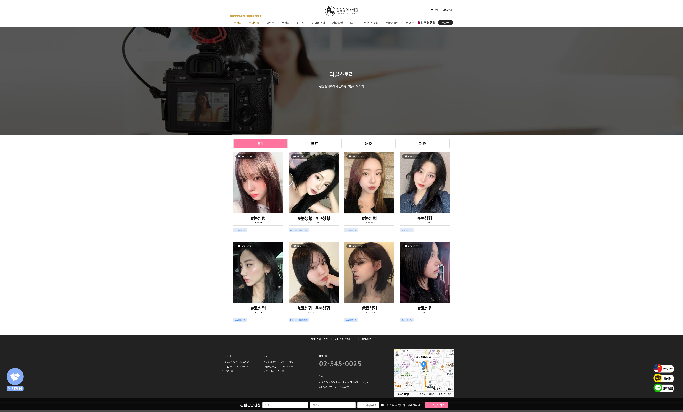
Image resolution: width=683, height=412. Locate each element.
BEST (314, 143)
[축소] (450, 369)
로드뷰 (422, 394)
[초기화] (450, 376)
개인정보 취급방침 (402, 405)
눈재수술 (254, 22)
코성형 (286, 22)
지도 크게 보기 (445, 394)
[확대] (450, 363)
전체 (260, 143)
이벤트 (410, 22)
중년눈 (270, 22)
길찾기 (432, 394)
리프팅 (301, 22)
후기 (352, 22)
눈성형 (238, 22)
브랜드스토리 (370, 22)
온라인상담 (392, 22)
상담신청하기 (437, 405)
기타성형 (337, 22)
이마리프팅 (318, 22)
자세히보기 (413, 405)
